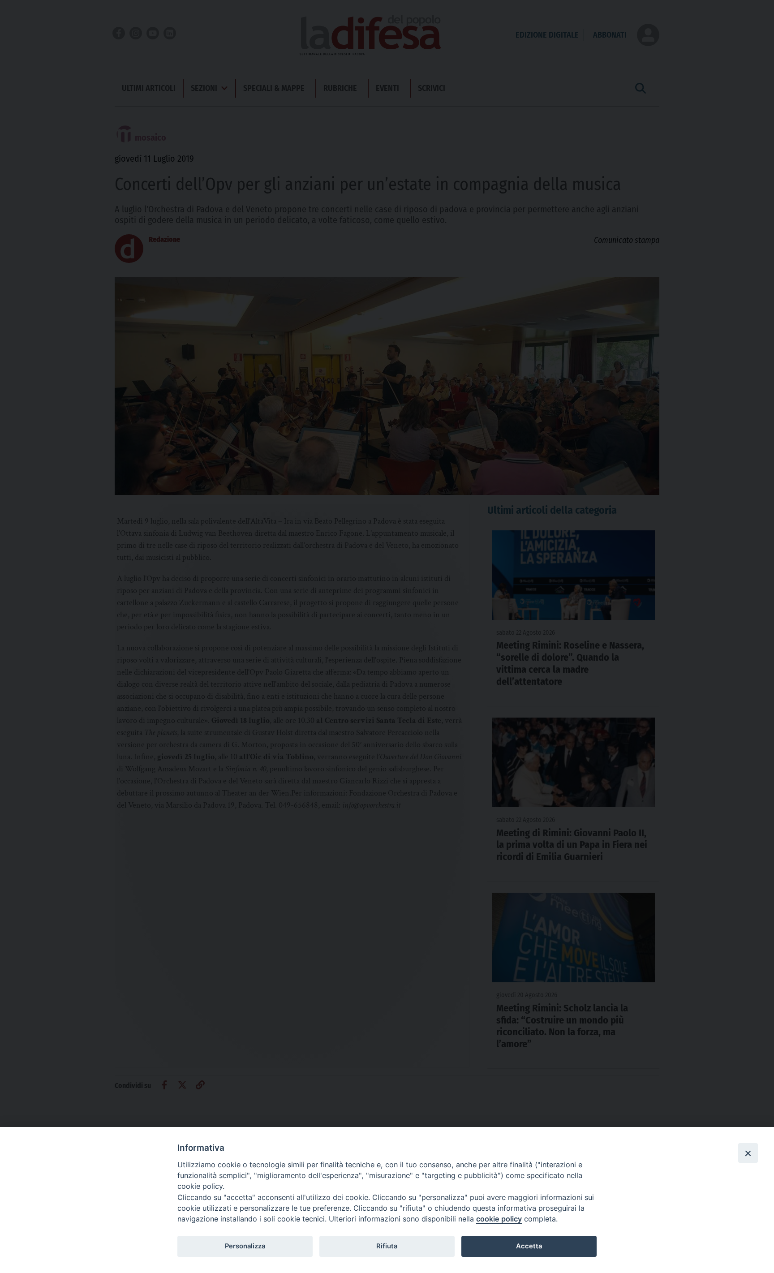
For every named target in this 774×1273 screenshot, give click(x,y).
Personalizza (245, 1246)
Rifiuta (386, 1246)
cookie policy (499, 1218)
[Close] (748, 1153)
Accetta (529, 1246)
